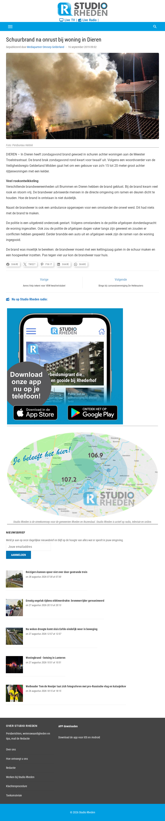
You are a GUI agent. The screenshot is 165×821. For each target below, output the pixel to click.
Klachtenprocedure (16, 786)
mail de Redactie (20, 738)
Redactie (11, 767)
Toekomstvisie (14, 795)
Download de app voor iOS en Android (79, 737)
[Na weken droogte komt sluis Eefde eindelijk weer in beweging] (14, 643)
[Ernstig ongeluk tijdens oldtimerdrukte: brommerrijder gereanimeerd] (14, 615)
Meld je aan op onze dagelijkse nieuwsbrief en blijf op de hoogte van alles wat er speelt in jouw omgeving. (65, 540)
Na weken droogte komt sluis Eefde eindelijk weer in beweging (61, 629)
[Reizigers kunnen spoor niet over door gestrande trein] (14, 586)
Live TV (69, 20)
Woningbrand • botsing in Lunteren (45, 657)
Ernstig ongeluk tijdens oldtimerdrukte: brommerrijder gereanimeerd (65, 600)
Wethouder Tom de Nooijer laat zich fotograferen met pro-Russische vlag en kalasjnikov (76, 686)
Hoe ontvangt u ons (17, 758)
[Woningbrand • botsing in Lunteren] (14, 672)
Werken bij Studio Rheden (20, 777)
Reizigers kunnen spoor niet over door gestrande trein (56, 572)
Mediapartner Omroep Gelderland (45, 47)
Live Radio (89, 20)
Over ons (11, 749)
